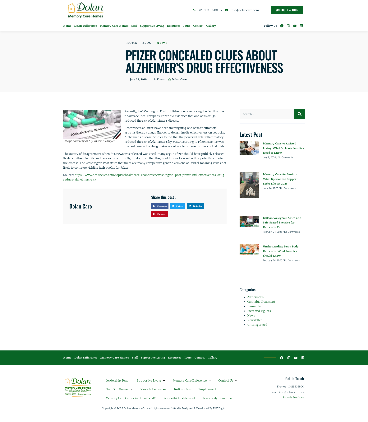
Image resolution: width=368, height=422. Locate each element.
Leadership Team (117, 380)
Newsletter (254, 320)
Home (67, 25)
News (162, 43)
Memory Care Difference (190, 380)
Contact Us (225, 380)
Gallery (211, 25)
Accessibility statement (179, 398)
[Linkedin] (301, 25)
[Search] (299, 114)
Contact (198, 25)
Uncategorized (257, 324)
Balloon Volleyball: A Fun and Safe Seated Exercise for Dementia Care (282, 222)
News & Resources (153, 389)
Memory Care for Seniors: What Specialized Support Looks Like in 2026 (280, 179)
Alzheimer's (255, 297)
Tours (186, 25)
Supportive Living (152, 25)
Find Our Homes (117, 389)
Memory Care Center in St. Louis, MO (131, 398)
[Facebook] (281, 25)
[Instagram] (288, 25)
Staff (134, 25)
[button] (159, 206)
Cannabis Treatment (261, 301)
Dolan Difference (85, 25)
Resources (173, 25)
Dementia (254, 306)
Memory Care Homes (114, 25)
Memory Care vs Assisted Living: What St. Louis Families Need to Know (283, 148)
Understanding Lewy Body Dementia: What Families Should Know (281, 251)
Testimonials (182, 389)
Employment (207, 389)
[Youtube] (295, 25)
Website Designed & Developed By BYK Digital (199, 408)
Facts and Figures (259, 311)
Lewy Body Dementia (217, 398)
